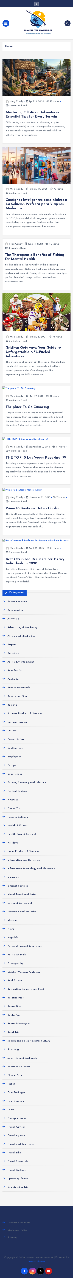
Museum (12, 920)
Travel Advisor (16, 1127)
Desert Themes (36, 1261)
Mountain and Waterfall (22, 911)
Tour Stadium (15, 1101)
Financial (12, 800)
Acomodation (15, 610)
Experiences (14, 774)
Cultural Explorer (18, 722)
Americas (13, 653)
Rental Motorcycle (18, 1023)
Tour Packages (16, 1092)
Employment (14, 756)
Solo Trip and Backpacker (23, 1058)
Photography (15, 963)
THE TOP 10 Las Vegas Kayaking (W (36, 457)
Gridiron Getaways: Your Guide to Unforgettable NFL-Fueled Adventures (33, 352)
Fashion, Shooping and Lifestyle (26, 782)
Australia (13, 679)
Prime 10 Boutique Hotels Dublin (32, 508)
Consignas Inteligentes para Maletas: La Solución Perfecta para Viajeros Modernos (36, 204)
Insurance (13, 877)
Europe (11, 765)
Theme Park (14, 1075)
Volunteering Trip (18, 1187)
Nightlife (12, 937)
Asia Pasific (14, 670)
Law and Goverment (19, 903)
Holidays (12, 843)
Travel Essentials (17, 1161)
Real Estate (14, 980)
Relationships (15, 998)
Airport (11, 644)
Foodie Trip (14, 808)
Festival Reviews (17, 791)
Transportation (16, 1118)
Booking (12, 705)
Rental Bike (14, 1006)
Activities (13, 619)
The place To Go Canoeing (27, 407)
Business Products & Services (24, 713)
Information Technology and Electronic (31, 868)
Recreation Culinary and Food (25, 989)
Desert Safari (15, 739)
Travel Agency (16, 1135)
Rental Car (14, 1015)
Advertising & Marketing (22, 627)
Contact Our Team (18, 1222)
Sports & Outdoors (18, 1066)
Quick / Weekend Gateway (23, 972)
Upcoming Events (17, 1178)
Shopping (13, 1049)
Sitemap (12, 1237)
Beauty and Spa (17, 696)
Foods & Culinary (17, 817)
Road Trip (13, 1032)
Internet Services (17, 886)
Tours (10, 1109)
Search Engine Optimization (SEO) (28, 1041)
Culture (11, 730)
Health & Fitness (17, 825)
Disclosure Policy (17, 1230)
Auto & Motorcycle (18, 687)
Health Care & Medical (21, 834)
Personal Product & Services (24, 946)
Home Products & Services (23, 851)
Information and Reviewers (23, 860)
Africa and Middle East (21, 636)
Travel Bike (14, 1153)
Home (9, 46)
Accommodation (17, 601)
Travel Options (16, 1170)
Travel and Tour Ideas (20, 1144)
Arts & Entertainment (20, 662)
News (10, 929)
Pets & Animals (16, 954)
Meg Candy (16, 101)
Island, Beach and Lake (21, 894)
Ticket (11, 1084)
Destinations (15, 748)
